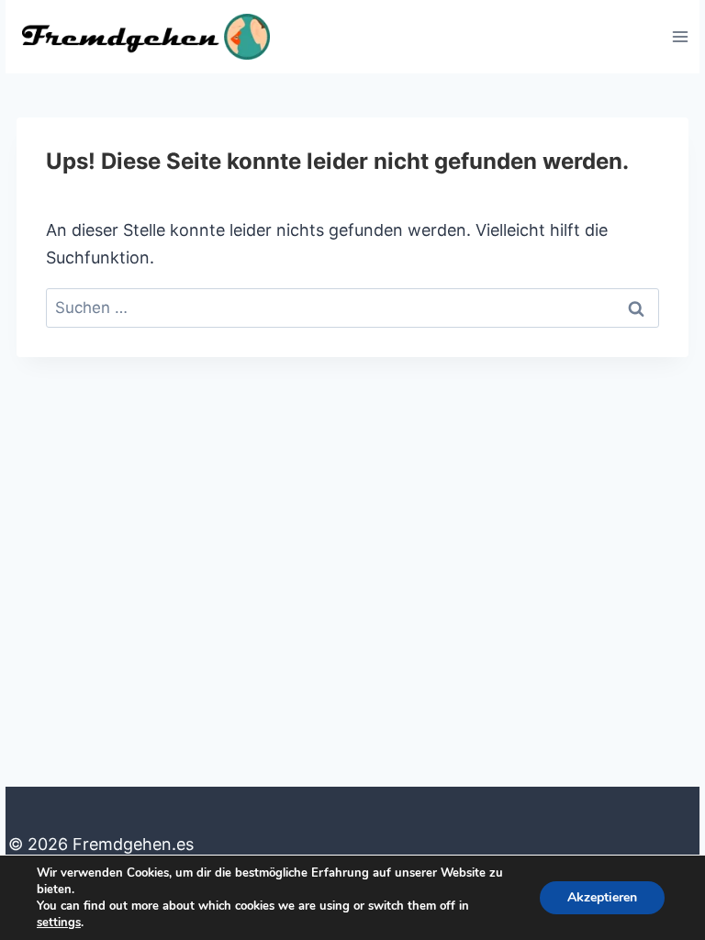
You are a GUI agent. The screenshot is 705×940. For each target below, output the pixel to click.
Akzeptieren (602, 897)
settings (59, 922)
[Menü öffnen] (680, 36)
